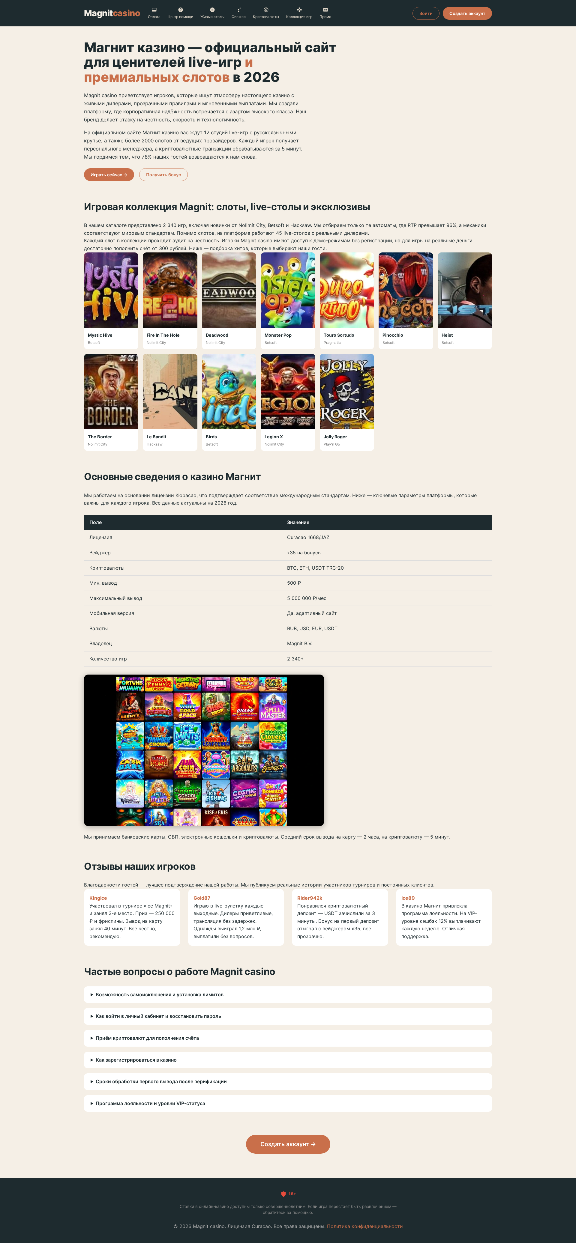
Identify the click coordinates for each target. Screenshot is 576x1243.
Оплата (154, 16)
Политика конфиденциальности (365, 1226)
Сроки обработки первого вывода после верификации (161, 1081)
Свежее (239, 16)
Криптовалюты (266, 16)
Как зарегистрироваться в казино (136, 1060)
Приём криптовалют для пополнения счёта (147, 1038)
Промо (325, 16)
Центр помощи (180, 16)
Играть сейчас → (109, 174)
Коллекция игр (299, 16)
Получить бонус (163, 174)
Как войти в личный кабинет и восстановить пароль (158, 1016)
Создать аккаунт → (288, 1144)
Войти (426, 13)
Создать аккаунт (467, 13)
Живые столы (212, 16)
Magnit (112, 13)
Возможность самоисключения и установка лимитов (160, 994)
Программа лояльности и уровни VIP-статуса (150, 1103)
